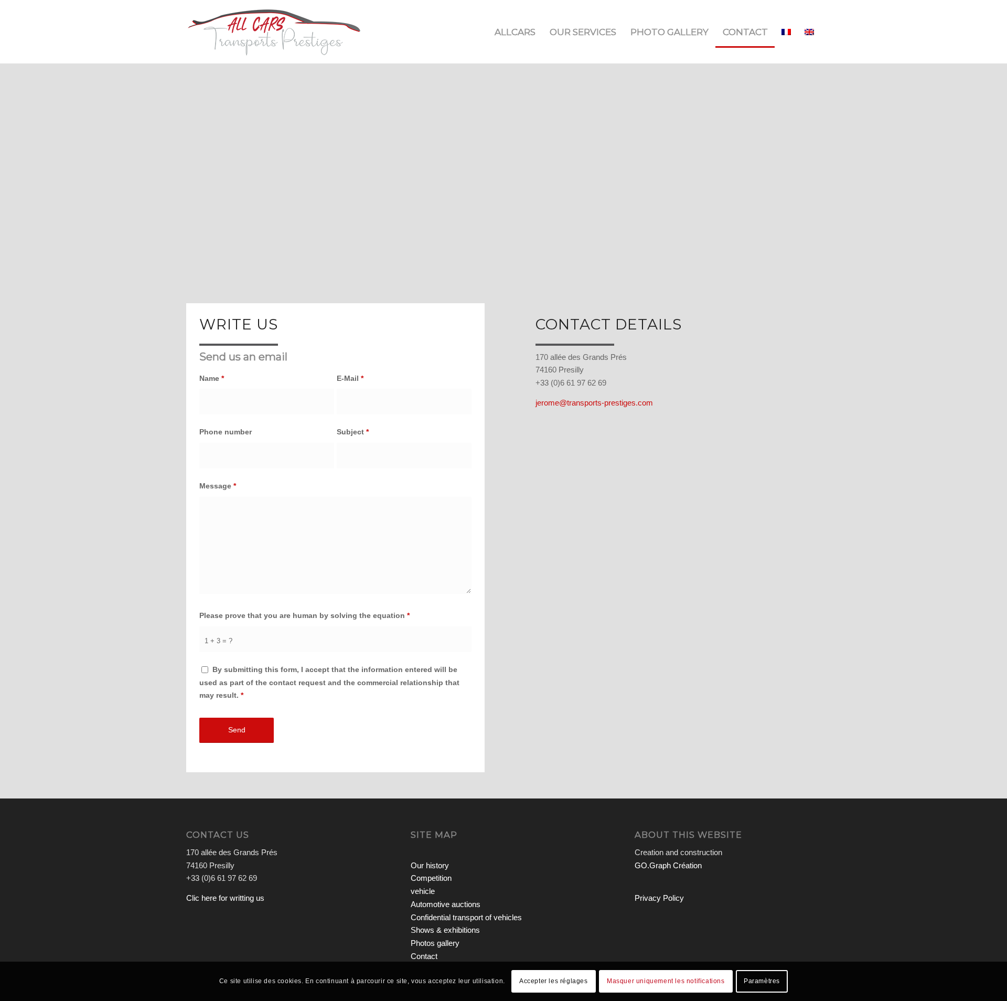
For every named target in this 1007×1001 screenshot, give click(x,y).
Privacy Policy (659, 897)
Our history (430, 865)
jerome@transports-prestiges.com (594, 402)
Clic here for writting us (225, 897)
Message (217, 486)
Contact (424, 956)
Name (211, 378)
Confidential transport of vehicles (466, 917)
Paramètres (762, 981)
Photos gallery (435, 943)
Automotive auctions (445, 904)
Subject (353, 432)
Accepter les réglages (553, 981)
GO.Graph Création (668, 865)
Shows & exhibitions (445, 929)
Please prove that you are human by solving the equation (304, 616)
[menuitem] (515, 32)
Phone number (225, 432)
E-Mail (350, 378)
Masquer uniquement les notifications (666, 981)
